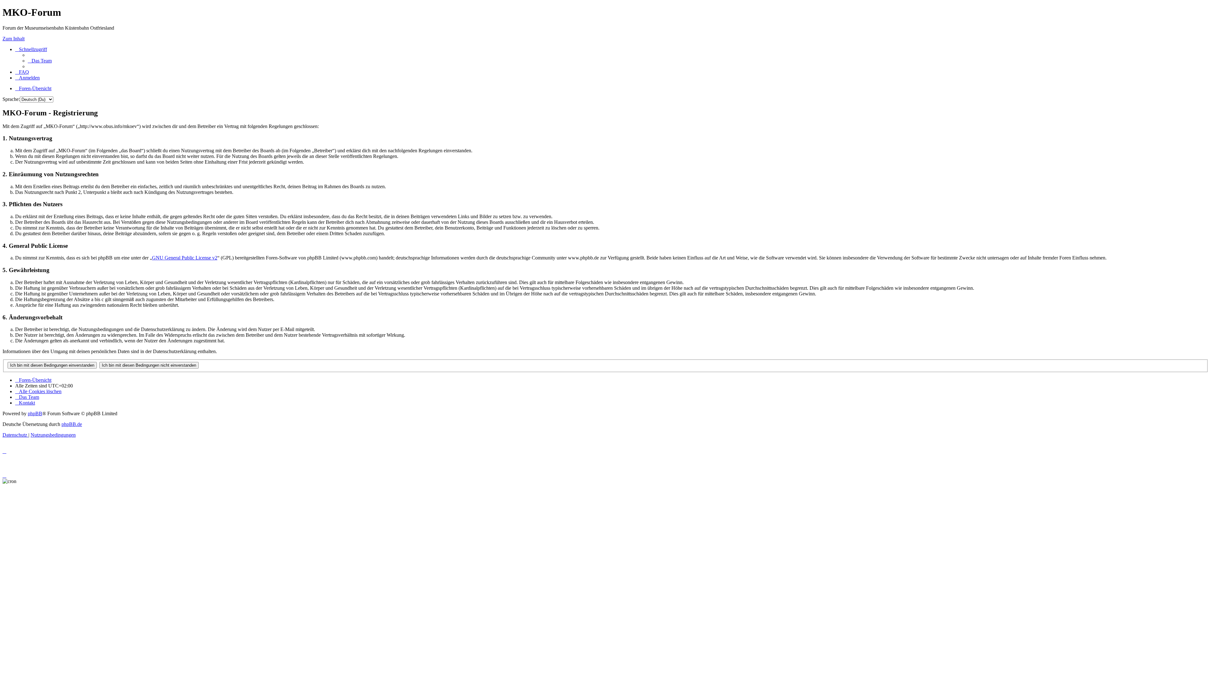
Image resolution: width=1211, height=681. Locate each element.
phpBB (35, 413)
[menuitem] (40, 60)
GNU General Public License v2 (184, 257)
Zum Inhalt (14, 38)
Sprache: (11, 99)
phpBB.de (71, 424)
